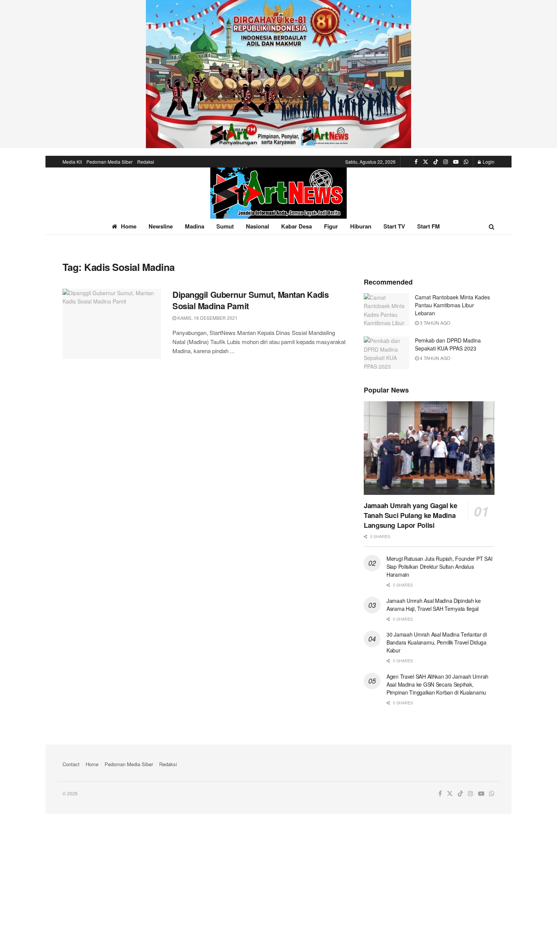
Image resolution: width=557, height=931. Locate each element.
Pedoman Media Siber (109, 161)
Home (128, 226)
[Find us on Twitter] (425, 161)
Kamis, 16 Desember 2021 (207, 318)
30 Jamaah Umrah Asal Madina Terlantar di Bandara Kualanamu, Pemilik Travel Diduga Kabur (436, 642)
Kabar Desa (296, 226)
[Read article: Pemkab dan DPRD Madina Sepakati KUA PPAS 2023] (386, 352)
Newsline (161, 226)
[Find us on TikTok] (435, 161)
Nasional (257, 226)
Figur (331, 226)
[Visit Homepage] (278, 193)
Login (488, 161)
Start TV (394, 226)
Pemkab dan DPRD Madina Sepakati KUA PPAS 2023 (448, 344)
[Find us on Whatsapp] (466, 161)
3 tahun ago (434, 322)
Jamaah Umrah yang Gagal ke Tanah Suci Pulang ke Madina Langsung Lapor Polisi (410, 515)
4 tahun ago (434, 358)
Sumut (225, 226)
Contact (71, 764)
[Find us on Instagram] (445, 161)
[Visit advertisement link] (278, 74)
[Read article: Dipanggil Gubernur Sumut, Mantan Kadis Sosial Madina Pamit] (112, 324)
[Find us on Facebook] (416, 161)
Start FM (428, 226)
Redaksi (145, 161)
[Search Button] (491, 226)
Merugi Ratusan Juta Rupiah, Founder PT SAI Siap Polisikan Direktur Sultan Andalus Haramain (439, 566)
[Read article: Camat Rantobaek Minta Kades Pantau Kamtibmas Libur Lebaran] (386, 309)
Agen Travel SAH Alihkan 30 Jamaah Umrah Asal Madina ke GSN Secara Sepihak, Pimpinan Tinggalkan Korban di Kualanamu (437, 684)
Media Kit (72, 161)
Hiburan (360, 226)
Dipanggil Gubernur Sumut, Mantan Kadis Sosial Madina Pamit (250, 300)
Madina (194, 226)
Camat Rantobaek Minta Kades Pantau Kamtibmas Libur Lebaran (452, 305)
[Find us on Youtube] (455, 161)
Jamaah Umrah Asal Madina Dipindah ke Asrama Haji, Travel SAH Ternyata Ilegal (433, 604)
